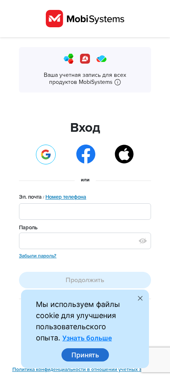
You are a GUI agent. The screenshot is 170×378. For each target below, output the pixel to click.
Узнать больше (87, 338)
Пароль (28, 227)
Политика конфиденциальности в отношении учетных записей (85, 369)
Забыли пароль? (38, 256)
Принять (85, 355)
